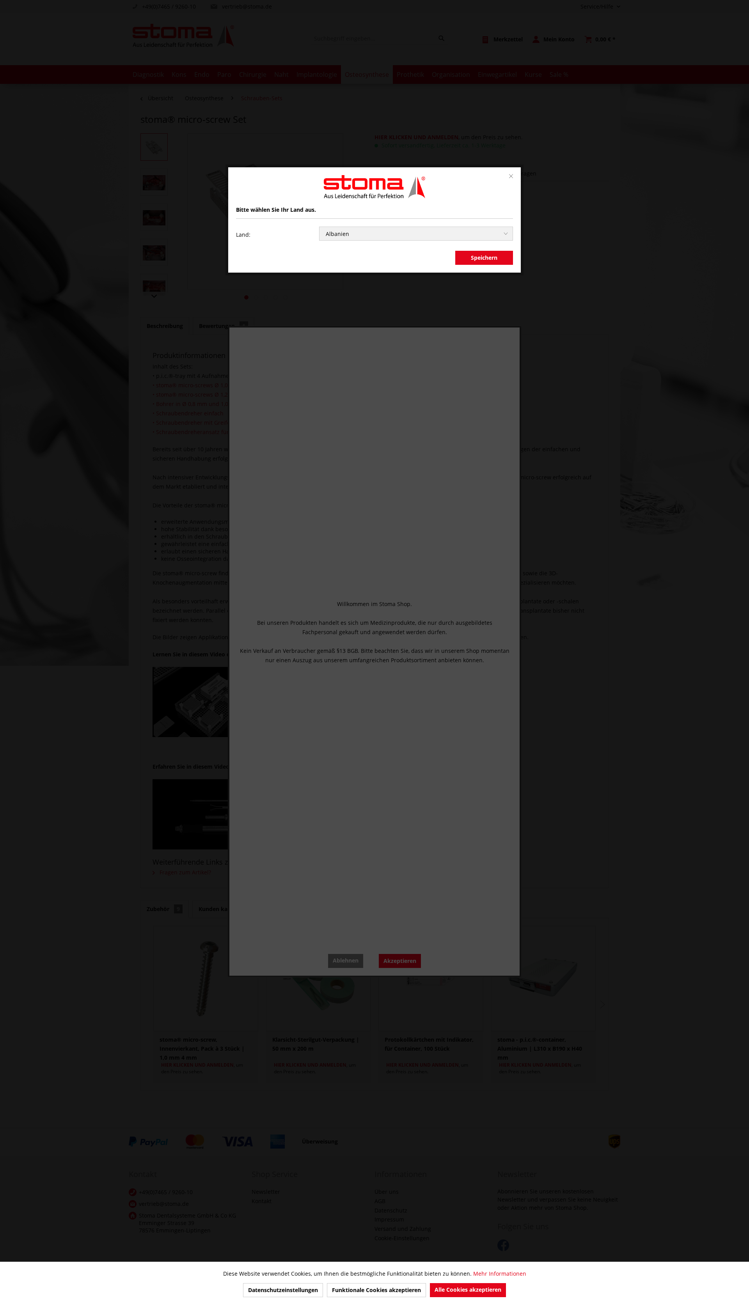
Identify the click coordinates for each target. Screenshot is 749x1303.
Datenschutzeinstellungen (283, 1290)
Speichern (484, 257)
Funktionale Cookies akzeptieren (376, 1290)
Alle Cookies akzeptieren (468, 1289)
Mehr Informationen (499, 1273)
